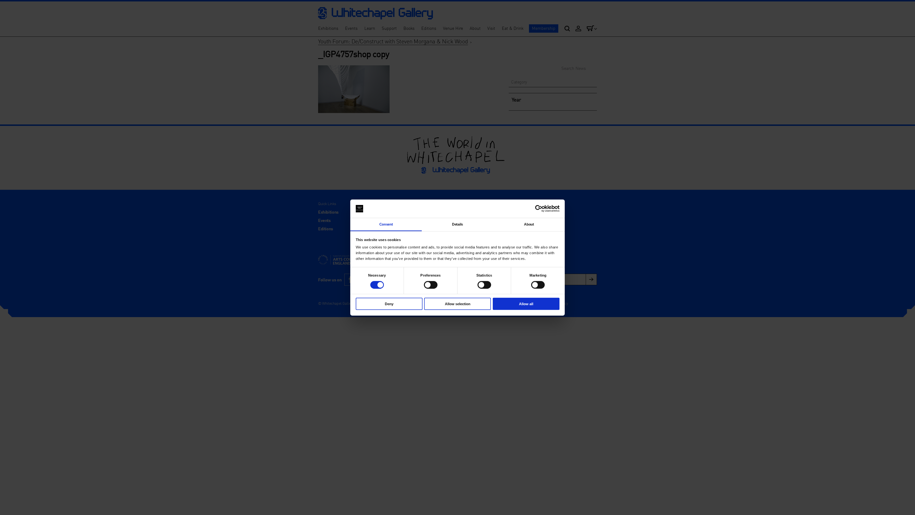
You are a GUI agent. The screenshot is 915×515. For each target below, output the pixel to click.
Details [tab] (457, 224)
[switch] (430, 284)
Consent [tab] (386, 224)
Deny (389, 304)
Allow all (526, 304)
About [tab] (529, 224)
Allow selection (457, 304)
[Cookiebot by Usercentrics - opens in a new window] (538, 208)
